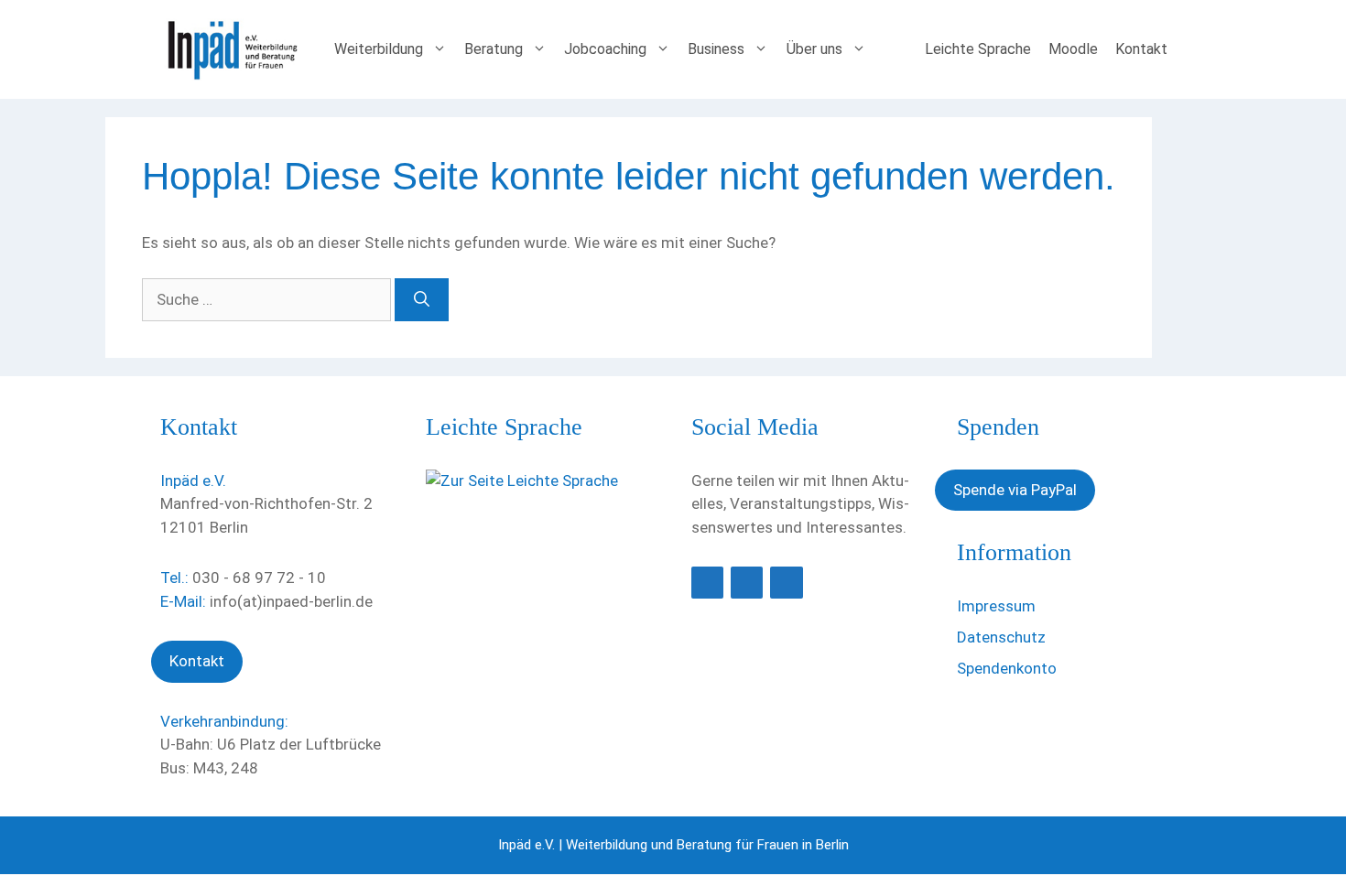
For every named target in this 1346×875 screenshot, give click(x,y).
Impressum (996, 606)
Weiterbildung (378, 49)
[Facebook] (707, 583)
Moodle (1073, 49)
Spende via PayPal (1015, 490)
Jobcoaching (605, 49)
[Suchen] (422, 300)
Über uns (814, 49)
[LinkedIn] (747, 583)
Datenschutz (1001, 637)
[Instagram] (786, 583)
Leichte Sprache (978, 49)
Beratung (493, 49)
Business (716, 49)
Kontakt (1141, 49)
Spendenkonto (1007, 668)
